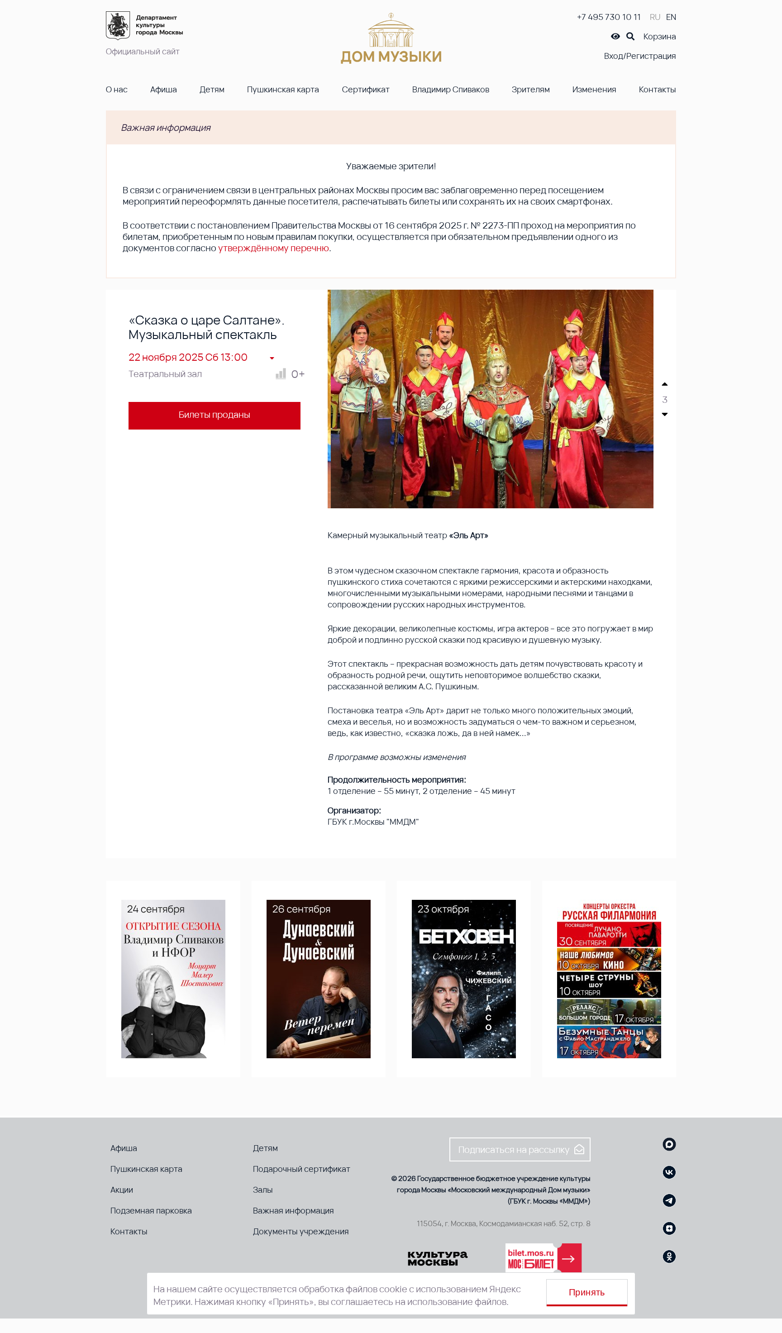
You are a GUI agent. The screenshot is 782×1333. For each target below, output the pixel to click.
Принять (587, 1292)
